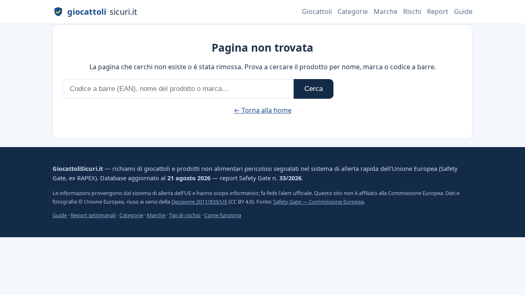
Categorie (353, 11)
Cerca (313, 89)
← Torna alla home (263, 110)
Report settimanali (93, 215)
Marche (385, 11)
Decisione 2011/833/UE (199, 201)
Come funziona (222, 215)
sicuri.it (102, 11)
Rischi (412, 11)
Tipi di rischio (185, 215)
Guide (463, 11)
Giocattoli (317, 11)
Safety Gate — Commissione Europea (318, 201)
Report (437, 11)
